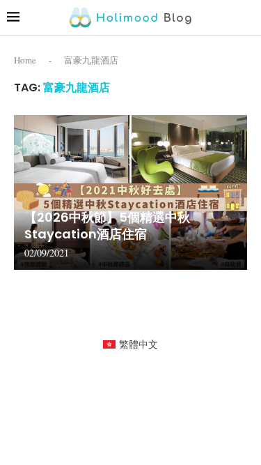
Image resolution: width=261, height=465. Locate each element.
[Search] (247, 17)
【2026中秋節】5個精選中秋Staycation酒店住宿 (107, 225)
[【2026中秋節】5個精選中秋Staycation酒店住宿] (130, 192)
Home (25, 60)
